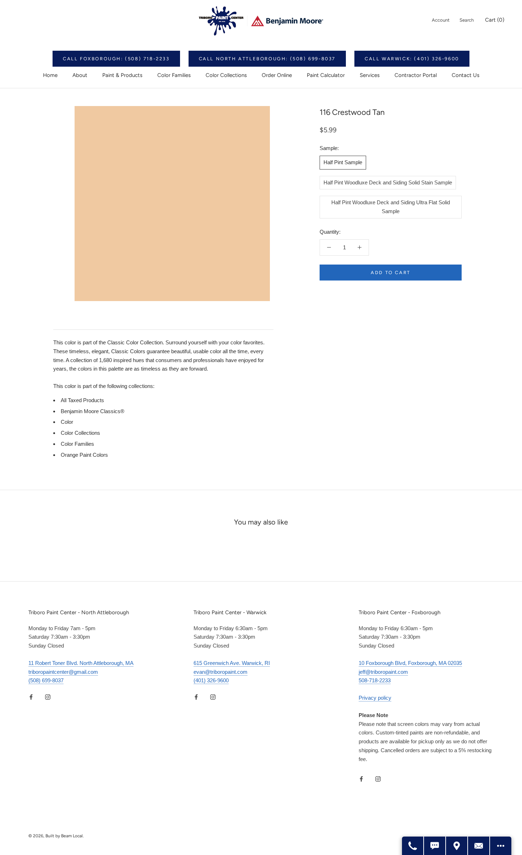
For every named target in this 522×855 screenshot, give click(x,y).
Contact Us (465, 75)
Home (50, 75)
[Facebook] (31, 696)
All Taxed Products (82, 400)
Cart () (494, 20)
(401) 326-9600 (211, 680)
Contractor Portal (416, 75)
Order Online (277, 75)
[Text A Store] (435, 846)
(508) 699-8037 (46, 680)
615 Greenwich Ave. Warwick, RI (232, 663)
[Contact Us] (479, 846)
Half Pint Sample (342, 162)
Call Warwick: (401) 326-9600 (412, 58)
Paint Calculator (326, 75)
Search (467, 20)
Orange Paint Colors (84, 455)
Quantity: (330, 231)
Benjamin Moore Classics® (92, 411)
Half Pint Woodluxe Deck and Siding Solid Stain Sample (387, 182)
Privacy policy (375, 698)
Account (441, 20)
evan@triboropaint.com (221, 672)
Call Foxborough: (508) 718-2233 (116, 58)
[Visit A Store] (457, 846)
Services (370, 75)
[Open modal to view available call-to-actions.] (500, 846)
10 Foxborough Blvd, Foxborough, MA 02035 (410, 663)
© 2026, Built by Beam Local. (56, 835)
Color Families (174, 75)
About (79, 75)
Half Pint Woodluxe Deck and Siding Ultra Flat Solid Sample (390, 206)
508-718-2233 (375, 680)
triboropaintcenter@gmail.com (63, 672)
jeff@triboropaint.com (383, 672)
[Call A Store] (413, 846)
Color (67, 422)
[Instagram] (47, 696)
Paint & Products (122, 75)
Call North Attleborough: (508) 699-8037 (267, 58)
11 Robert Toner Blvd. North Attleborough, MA (81, 663)
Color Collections (226, 75)
